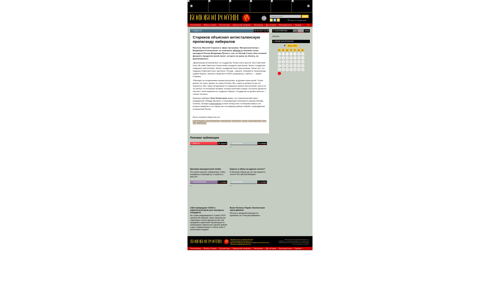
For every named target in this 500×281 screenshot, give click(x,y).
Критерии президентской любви (205, 169)
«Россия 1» (238, 50)
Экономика (258, 25)
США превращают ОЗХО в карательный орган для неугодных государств (207, 210)
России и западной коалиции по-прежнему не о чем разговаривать (245, 214)
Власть (196, 143)
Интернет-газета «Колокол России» (242, 239)
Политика (237, 143)
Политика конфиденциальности (240, 244)
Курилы (244, 121)
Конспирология (285, 25)
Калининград (236, 121)
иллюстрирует (216, 104)
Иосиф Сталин (226, 121)
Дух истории (271, 25)
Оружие (298, 25)
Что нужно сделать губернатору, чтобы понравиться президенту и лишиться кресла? (207, 174)
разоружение (201, 123)
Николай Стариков (255, 121)
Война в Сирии (210, 25)
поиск (305, 16)
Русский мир (224, 25)
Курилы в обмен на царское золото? (247, 169)
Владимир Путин (198, 121)
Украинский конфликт (242, 25)
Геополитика (195, 25)
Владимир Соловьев (212, 121)
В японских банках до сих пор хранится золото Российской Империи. (247, 173)
